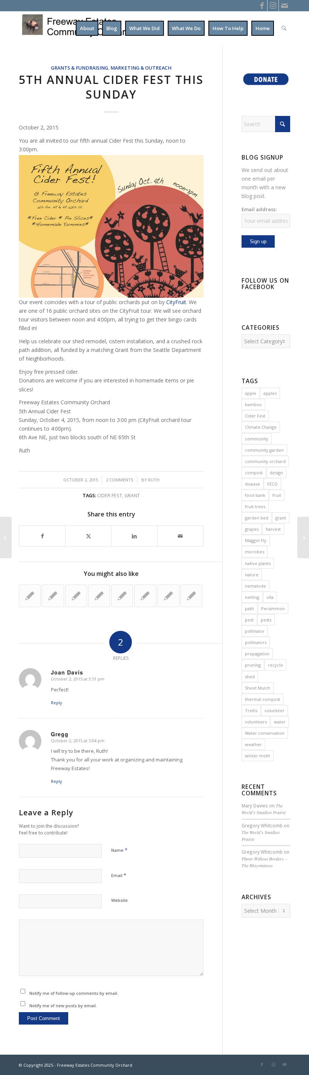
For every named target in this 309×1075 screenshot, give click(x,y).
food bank (255, 495)
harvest (273, 529)
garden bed (256, 518)
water (280, 722)
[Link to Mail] (284, 5)
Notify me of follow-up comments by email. (73, 993)
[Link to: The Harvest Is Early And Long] (191, 596)
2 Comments (119, 480)
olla (270, 597)
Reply (56, 702)
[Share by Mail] (180, 536)
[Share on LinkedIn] (134, 536)
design (276, 472)
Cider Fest (109, 495)
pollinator (255, 631)
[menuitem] (87, 28)
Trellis (251, 710)
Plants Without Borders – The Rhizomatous (264, 862)
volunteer (275, 710)
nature (252, 574)
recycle (275, 665)
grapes (252, 529)
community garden (264, 450)
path (249, 608)
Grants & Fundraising (79, 68)
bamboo (253, 404)
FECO (272, 484)
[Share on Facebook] (42, 536)
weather (253, 744)
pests (266, 620)
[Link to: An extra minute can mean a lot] (99, 596)
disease (252, 484)
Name (119, 850)
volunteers (256, 722)
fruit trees (255, 506)
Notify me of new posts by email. (63, 1005)
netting (252, 597)
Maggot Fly (255, 540)
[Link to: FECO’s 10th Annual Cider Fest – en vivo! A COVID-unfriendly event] (76, 596)
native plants (258, 563)
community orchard (265, 461)
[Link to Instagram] (273, 5)
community (256, 439)
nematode (255, 586)
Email (118, 875)
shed (250, 676)
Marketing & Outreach (140, 68)
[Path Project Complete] (6, 537)
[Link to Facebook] (261, 5)
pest (249, 620)
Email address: (259, 209)
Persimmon (273, 608)
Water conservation (265, 733)
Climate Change (261, 427)
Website (119, 900)
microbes (254, 551)
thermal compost (262, 699)
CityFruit (176, 302)
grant (132, 495)
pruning (253, 665)
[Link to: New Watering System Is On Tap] (122, 596)
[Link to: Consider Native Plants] (53, 596)
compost (254, 472)
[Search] (284, 28)
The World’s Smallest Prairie (264, 808)
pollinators (255, 642)
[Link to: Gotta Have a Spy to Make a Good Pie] (30, 596)
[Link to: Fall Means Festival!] (168, 596)
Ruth (153, 480)
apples (270, 393)
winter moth (257, 755)
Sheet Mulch (257, 688)
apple (250, 393)
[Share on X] (88, 536)
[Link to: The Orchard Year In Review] (145, 596)
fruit (276, 495)
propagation (257, 653)
